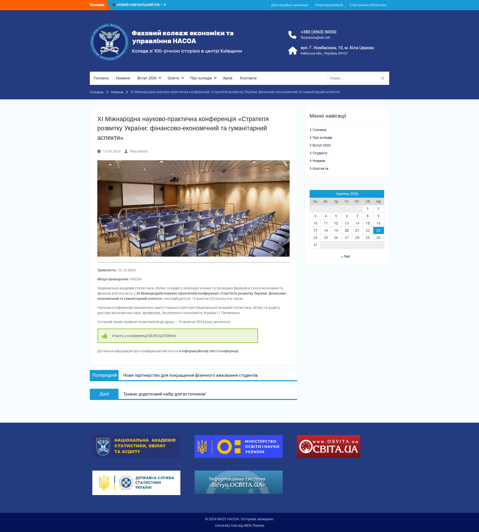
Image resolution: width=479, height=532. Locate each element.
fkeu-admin (139, 151)
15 (368, 223)
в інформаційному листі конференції (208, 351)
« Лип (345, 256)
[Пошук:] (358, 78)
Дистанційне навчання (290, 5)
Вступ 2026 (146, 78)
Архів (228, 78)
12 (336, 223)
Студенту (320, 153)
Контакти (248, 78)
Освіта (173, 78)
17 (315, 230)
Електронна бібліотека (368, 5)
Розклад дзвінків (329, 5)
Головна (101, 78)
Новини (123, 78)
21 (357, 230)
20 (347, 230)
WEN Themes (254, 526)
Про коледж (201, 78)
